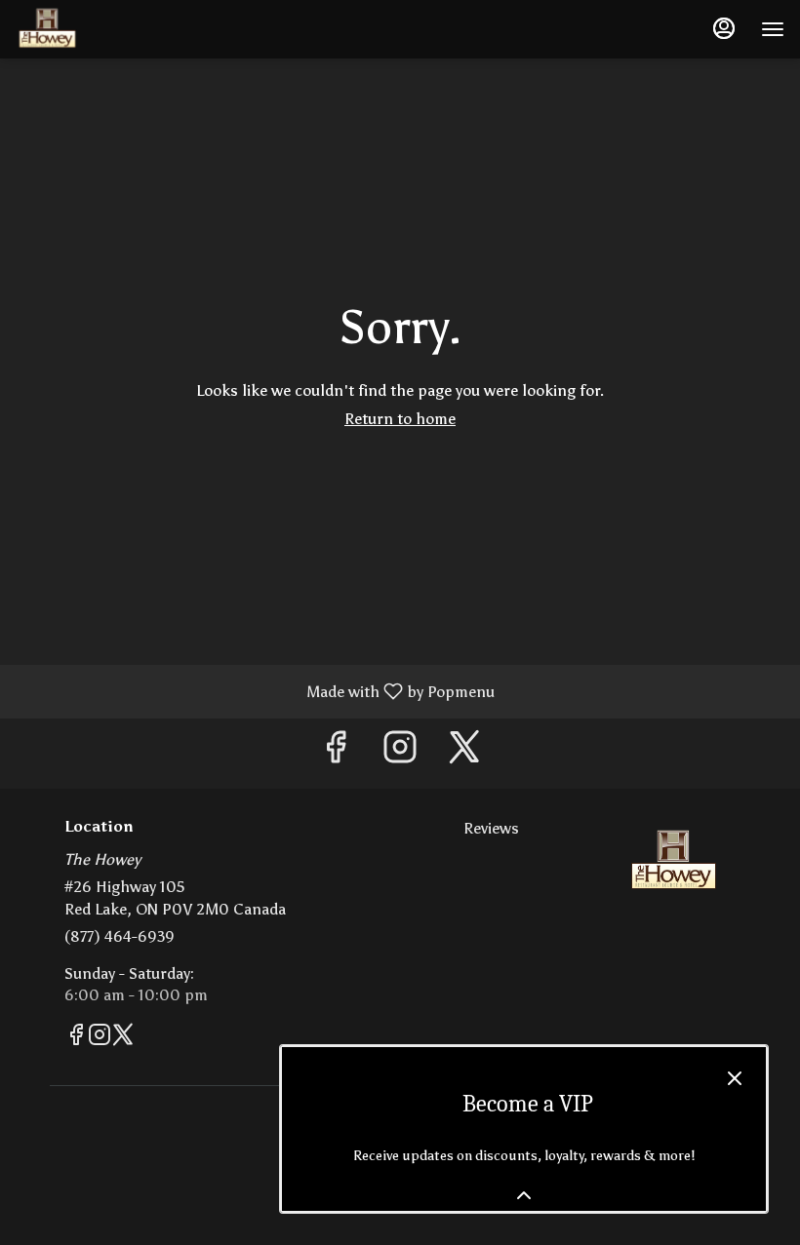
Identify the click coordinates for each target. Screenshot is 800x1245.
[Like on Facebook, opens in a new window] (335, 753)
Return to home (400, 418)
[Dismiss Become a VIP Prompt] (734, 1078)
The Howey (673, 862)
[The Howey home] (103, 29)
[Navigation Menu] (772, 29)
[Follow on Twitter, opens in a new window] (464, 753)
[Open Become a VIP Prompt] (524, 1195)
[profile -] (724, 28)
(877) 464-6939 (119, 936)
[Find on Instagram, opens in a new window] (400, 753)
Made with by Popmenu (255, 691)
